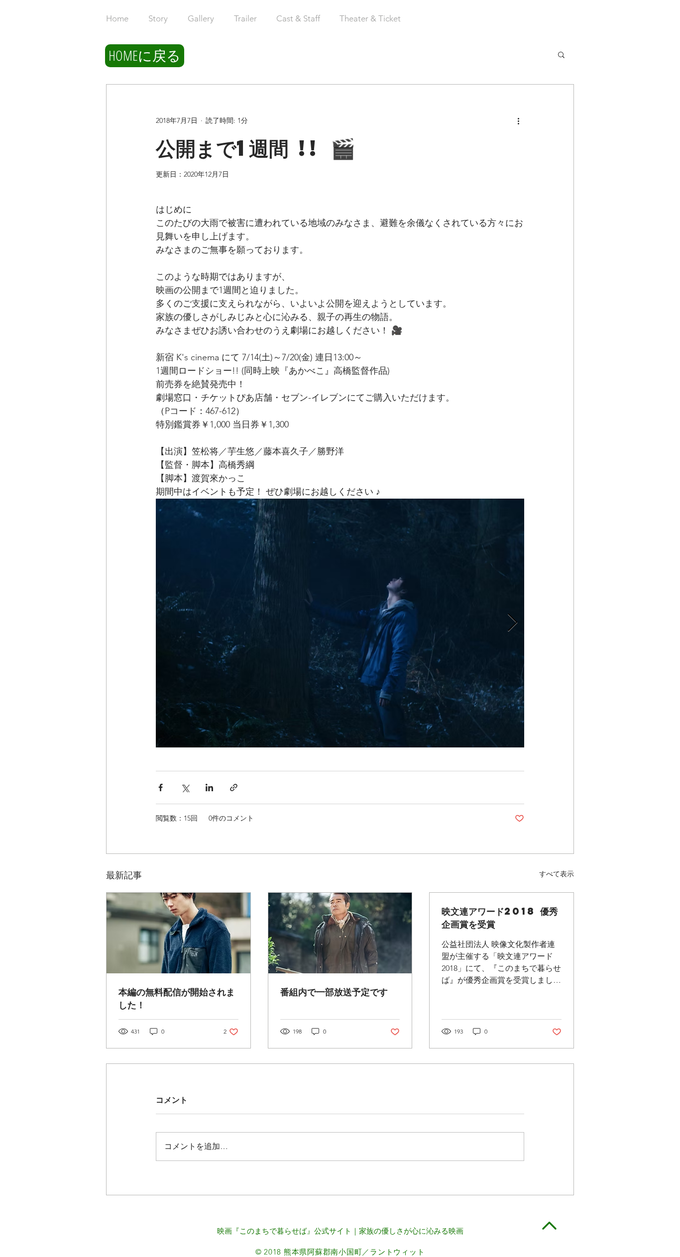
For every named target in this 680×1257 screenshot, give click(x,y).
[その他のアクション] (518, 120)
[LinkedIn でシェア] (209, 787)
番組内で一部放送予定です (334, 991)
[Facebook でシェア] (160, 787)
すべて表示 (556, 873)
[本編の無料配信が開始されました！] (178, 933)
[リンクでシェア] (233, 787)
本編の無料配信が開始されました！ (176, 998)
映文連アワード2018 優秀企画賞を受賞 (500, 917)
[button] (561, 54)
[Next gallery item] (512, 623)
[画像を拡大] (340, 623)
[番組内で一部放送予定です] (340, 933)
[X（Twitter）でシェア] (185, 787)
